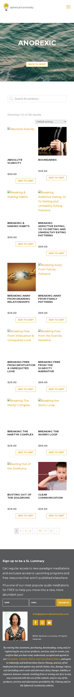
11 (46, 531)
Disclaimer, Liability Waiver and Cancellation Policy (33, 659)
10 (40, 531)
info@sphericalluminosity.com (50, 614)
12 (51, 531)
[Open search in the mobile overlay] (37, 98)
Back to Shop (37, 64)
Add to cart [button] (26, 180)
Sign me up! (63, 603)
